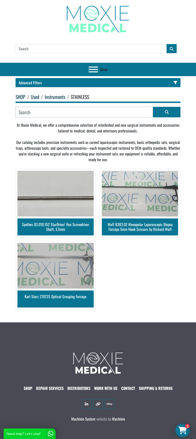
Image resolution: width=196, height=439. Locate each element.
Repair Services (50, 388)
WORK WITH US (105, 388)
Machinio (118, 419)
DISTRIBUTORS (78, 388)
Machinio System (83, 419)
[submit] (172, 48)
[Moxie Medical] (98, 362)
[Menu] (93, 69)
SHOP (28, 388)
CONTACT (128, 388)
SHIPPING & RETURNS (156, 388)
